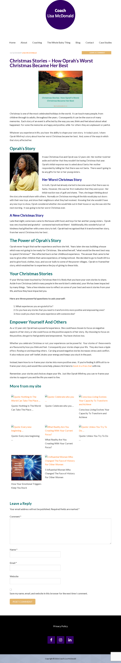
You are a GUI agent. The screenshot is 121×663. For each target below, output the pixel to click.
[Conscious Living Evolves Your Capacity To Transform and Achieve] (94, 396)
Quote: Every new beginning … (25, 437)
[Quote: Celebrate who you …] (60, 396)
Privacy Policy (60, 626)
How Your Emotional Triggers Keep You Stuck (26, 485)
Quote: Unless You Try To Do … (93, 437)
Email (13, 562)
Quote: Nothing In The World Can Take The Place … (26, 407)
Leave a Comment (97, 53)
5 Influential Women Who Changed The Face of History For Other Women (60, 473)
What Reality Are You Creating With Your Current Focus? (59, 443)
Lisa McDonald (60, 15)
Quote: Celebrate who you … (59, 405)
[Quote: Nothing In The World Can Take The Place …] (26, 396)
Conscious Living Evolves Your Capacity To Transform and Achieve (94, 413)
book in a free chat (82, 365)
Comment (15, 516)
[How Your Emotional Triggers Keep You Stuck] (26, 456)
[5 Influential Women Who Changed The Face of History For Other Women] (60, 456)
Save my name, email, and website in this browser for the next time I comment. (49, 593)
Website (14, 576)
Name (13, 549)
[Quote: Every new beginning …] (26, 426)
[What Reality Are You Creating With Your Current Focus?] (60, 426)
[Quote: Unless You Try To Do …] (94, 426)
